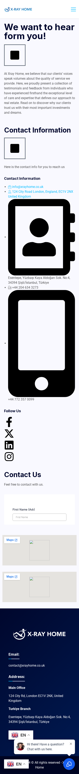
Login (64, 9)
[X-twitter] (9, 433)
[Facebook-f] (9, 422)
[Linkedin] (9, 445)
